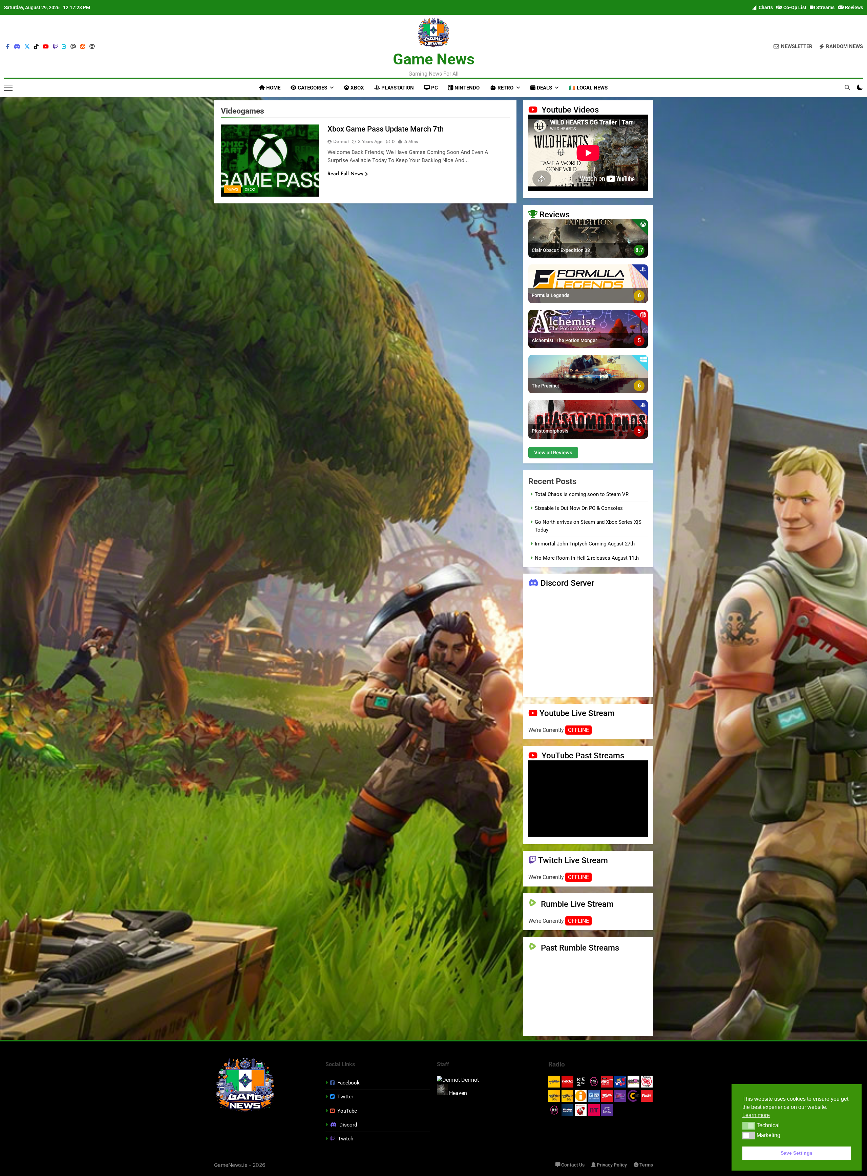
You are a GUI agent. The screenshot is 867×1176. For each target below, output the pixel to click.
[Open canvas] (8, 88)
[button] (748, 1125)
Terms (645, 1165)
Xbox (356, 88)
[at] (73, 47)
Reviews (853, 7)
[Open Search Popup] (847, 87)
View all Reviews (553, 452)
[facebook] (8, 47)
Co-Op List (794, 7)
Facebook (348, 1083)
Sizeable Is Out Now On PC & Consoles (579, 508)
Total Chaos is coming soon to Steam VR (582, 494)
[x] (27, 47)
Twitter (345, 1097)
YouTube (347, 1111)
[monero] (92, 47)
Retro (504, 88)
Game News (433, 59)
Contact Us (572, 1165)
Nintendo (466, 88)
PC (434, 88)
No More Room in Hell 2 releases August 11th (587, 558)
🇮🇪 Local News (588, 88)
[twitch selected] (55, 47)
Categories (311, 88)
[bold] (64, 47)
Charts (765, 7)
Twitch (345, 1139)
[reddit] (82, 47)
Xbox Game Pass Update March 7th (385, 129)
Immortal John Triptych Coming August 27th (585, 544)
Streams (824, 7)
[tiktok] (36, 47)
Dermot (341, 141)
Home (272, 88)
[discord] (17, 47)
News (232, 189)
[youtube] (46, 47)
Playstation (397, 88)
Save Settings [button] (796, 1153)
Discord (348, 1125)
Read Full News (345, 173)
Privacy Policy (611, 1165)
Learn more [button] (756, 1115)
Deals (543, 88)
